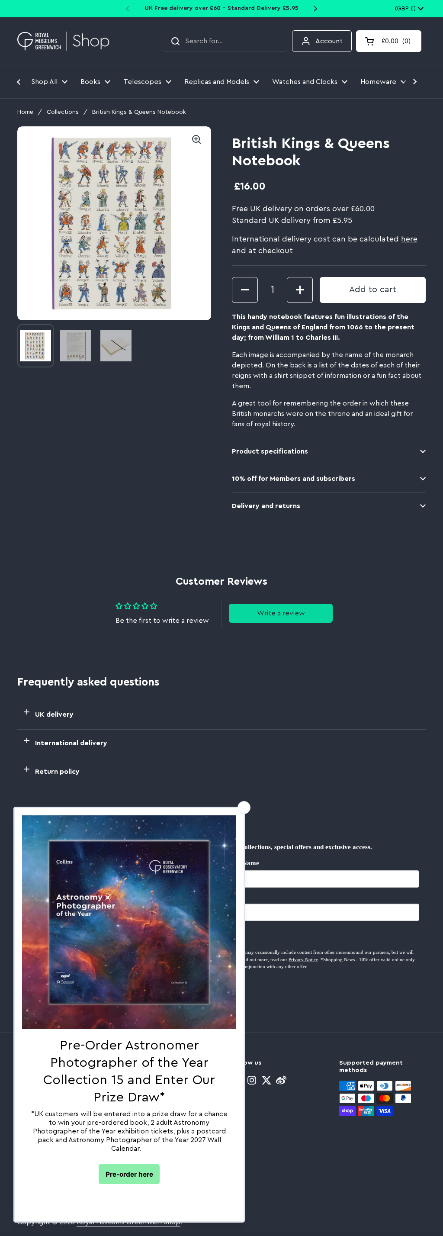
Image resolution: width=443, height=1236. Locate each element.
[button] (388, 41)
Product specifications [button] (270, 451)
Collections (63, 112)
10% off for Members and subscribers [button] (293, 478)
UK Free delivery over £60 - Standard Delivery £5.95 (221, 8)
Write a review (281, 613)
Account (329, 41)
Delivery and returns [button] (266, 505)
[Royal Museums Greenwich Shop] (63, 41)
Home (25, 112)
